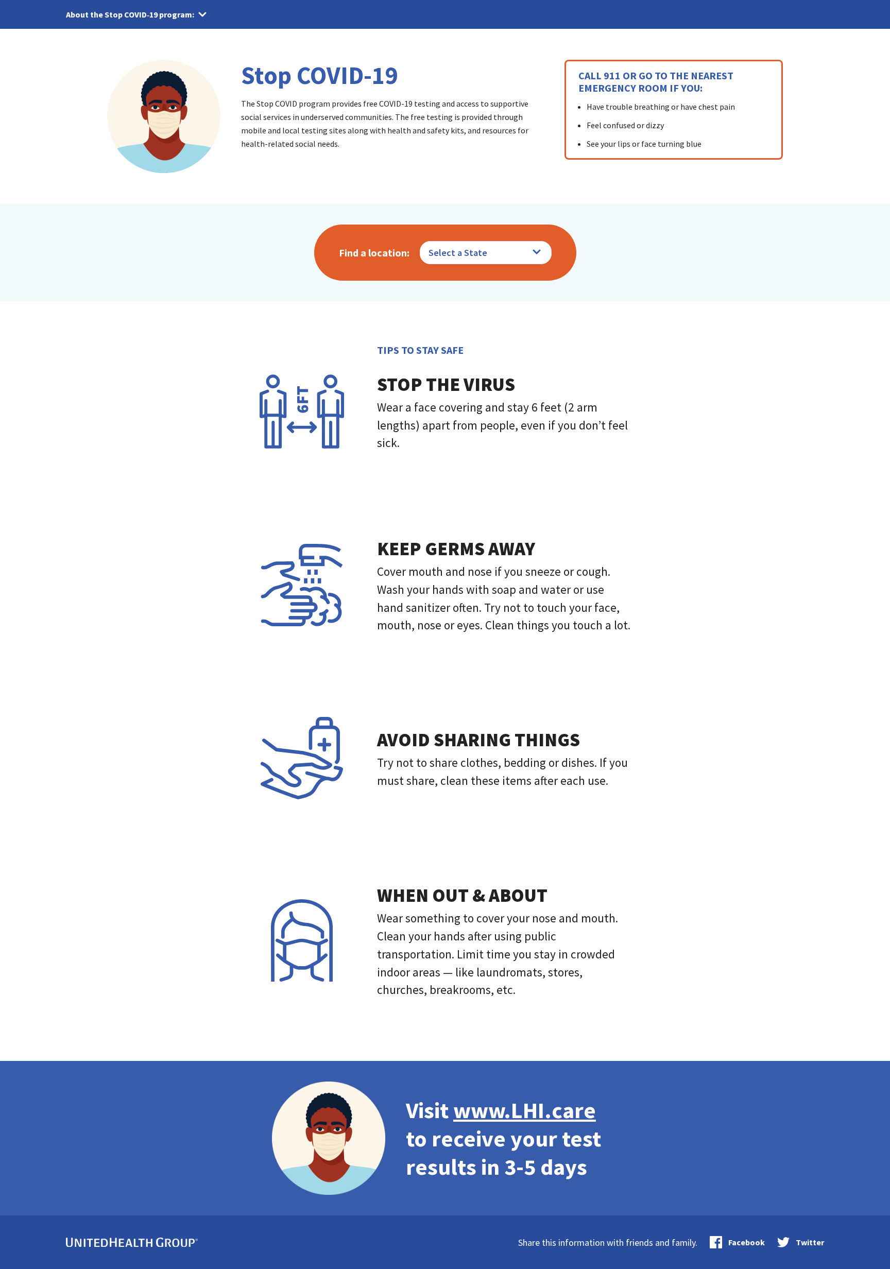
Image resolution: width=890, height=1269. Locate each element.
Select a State (458, 253)
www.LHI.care (524, 1110)
